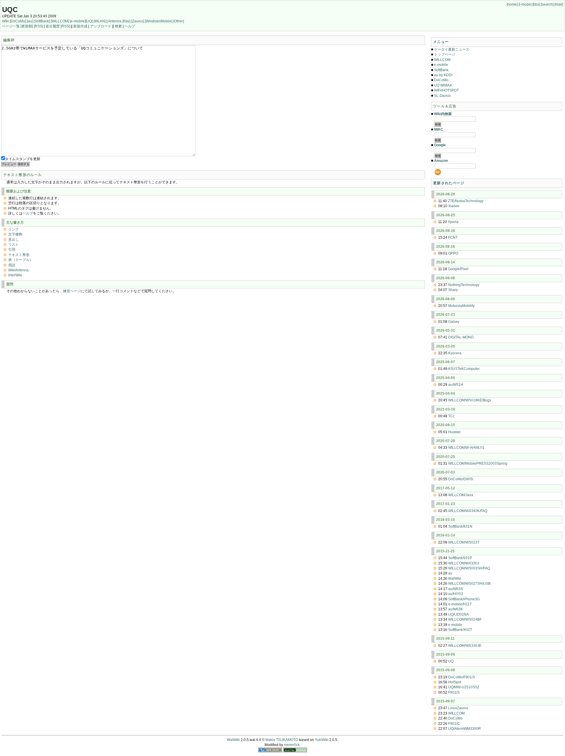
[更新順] (27, 26)
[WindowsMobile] (158, 21)
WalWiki (454, 578)
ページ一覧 (11, 26)
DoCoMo (441, 80)
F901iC (454, 724)
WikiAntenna (18, 270)
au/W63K (455, 609)
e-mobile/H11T (460, 604)
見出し (13, 239)
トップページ (444, 54)
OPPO (453, 253)
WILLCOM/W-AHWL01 (466, 448)
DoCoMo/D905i (460, 479)
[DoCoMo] (18, 21)
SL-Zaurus (442, 96)
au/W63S (455, 589)
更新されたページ (448, 183)
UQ (450, 661)
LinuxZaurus (458, 708)
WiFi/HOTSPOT (446, 90)
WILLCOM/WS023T (463, 542)
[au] (30, 21)
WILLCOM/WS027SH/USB (469, 583)
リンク (13, 229)
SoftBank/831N (460, 526)
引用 (11, 249)
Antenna (115, 21)
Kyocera (454, 353)
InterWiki (15, 275)
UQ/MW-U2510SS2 (463, 687)
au (450, 573)
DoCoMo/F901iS (461, 677)
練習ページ (72, 291)
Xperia (453, 222)
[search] (547, 4)
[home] (512, 4)
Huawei (454, 432)
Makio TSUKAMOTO (281, 740)
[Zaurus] (137, 21)
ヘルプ (129, 26)
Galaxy (453, 322)
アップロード (100, 26)
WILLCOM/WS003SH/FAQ (469, 568)
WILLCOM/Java (460, 495)
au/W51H (455, 385)
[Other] (178, 21)
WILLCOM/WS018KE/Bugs (469, 400)
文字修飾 (15, 234)
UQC (10, 10)
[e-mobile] (78, 21)
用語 (11, 265)
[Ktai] (126, 21)
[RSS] (38, 26)
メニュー (441, 42)
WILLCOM (442, 60)
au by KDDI (443, 75)
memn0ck (292, 745)
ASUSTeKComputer (464, 369)
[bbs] (536, 4)
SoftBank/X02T (460, 630)
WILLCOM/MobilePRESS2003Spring (477, 463)
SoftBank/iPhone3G (464, 599)
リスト (13, 244)
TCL (451, 416)
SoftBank (441, 70)
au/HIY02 (455, 594)
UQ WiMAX (443, 85)
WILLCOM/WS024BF (465, 619)
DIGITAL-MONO (460, 337)
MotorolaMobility (461, 306)
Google (440, 145)
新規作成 (80, 26)
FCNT (453, 237)
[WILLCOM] (60, 21)
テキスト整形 (18, 255)
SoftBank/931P (460, 558)
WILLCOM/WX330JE (464, 646)
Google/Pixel (458, 269)
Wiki (5, 21)
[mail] (558, 4)
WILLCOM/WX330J (463, 563)
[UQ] (89, 21)
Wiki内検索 (443, 114)
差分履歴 (53, 26)
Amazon (441, 161)
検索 (118, 26)
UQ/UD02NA (458, 614)
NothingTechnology (463, 285)
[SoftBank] (42, 21)
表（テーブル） (20, 260)
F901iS (454, 692)
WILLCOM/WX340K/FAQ (467, 511)
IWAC (438, 129)
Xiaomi (453, 206)
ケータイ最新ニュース (451, 49)
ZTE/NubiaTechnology (465, 201)
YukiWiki (321, 740)
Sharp (453, 290)
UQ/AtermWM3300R (464, 729)
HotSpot (454, 682)
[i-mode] (525, 4)
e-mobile (441, 65)
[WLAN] (100, 21)
